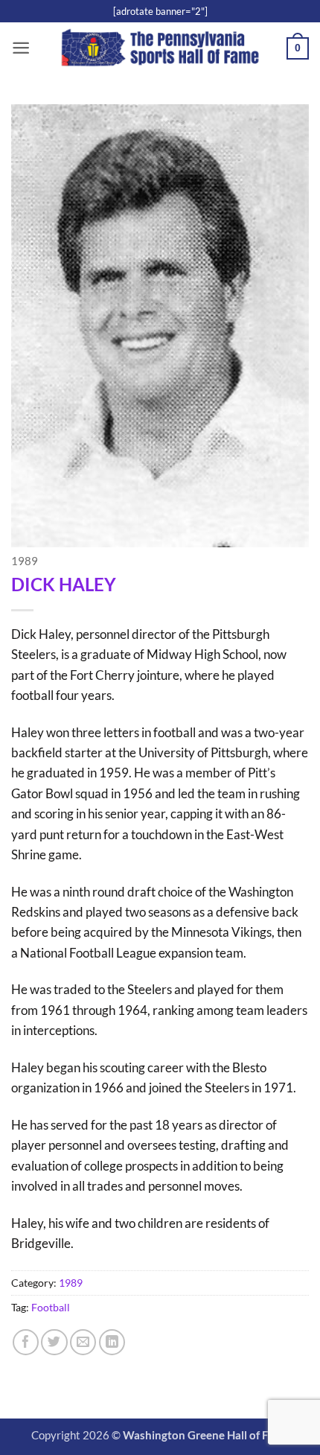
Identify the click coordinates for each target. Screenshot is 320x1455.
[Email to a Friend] (83, 1342)
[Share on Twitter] (54, 1342)
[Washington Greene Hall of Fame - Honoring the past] (160, 48)
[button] (21, 48)
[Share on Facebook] (26, 1342)
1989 (24, 561)
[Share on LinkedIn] (112, 1342)
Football (50, 1307)
